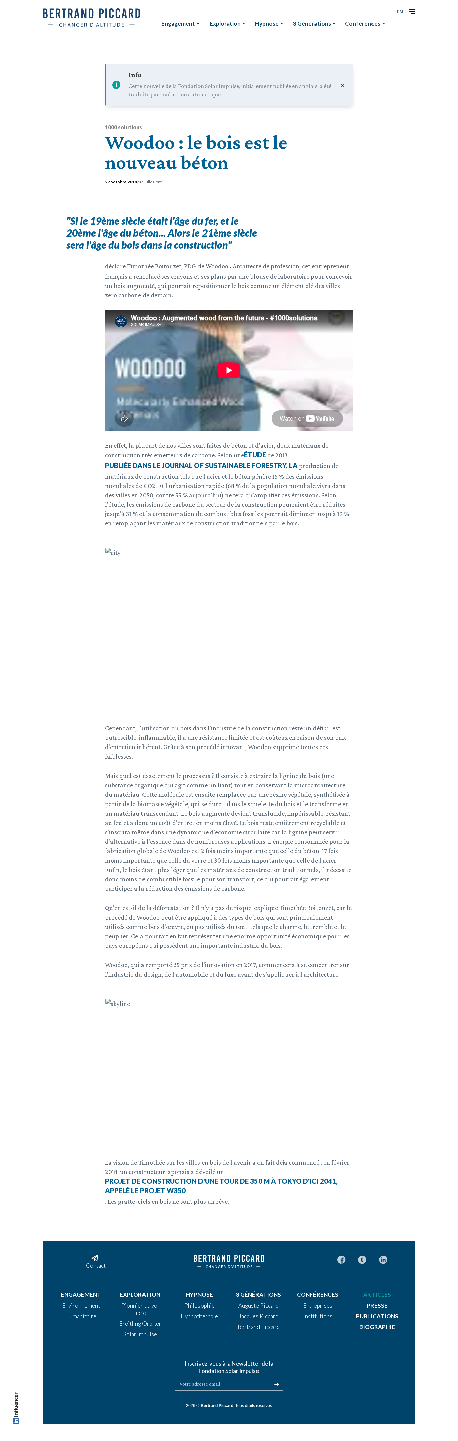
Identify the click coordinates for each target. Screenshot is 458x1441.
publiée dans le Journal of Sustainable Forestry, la (201, 465)
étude (255, 455)
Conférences (362, 23)
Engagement (178, 23)
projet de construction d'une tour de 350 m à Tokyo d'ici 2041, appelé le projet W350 (221, 1186)
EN (400, 11)
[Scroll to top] (16, 1409)
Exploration (225, 23)
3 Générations (312, 23)
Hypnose (267, 23)
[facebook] (341, 1259)
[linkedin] (383, 1259)
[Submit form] (276, 1385)
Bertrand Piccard (217, 1405)
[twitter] (362, 1259)
